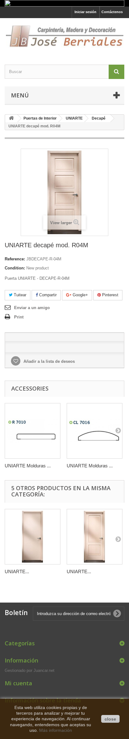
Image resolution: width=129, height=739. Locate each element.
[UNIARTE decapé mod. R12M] (94, 536)
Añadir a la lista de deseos (48, 361)
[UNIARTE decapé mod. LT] (32, 536)
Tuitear (19, 295)
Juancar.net (44, 670)
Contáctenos (112, 12)
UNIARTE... (17, 571)
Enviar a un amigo (32, 307)
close (110, 719)
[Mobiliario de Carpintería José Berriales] (64, 36)
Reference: (15, 259)
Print (18, 317)
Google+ (79, 295)
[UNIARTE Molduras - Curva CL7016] (94, 431)
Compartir (47, 295)
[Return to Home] (11, 118)
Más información (55, 730)
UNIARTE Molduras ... (28, 465)
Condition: (15, 268)
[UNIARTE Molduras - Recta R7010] (32, 431)
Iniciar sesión (85, 12)
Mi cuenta (18, 683)
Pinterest (109, 295)
